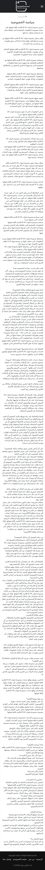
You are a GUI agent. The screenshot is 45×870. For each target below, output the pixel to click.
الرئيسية (21, 16)
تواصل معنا (7, 859)
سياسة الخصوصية (20, 859)
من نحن (31, 859)
